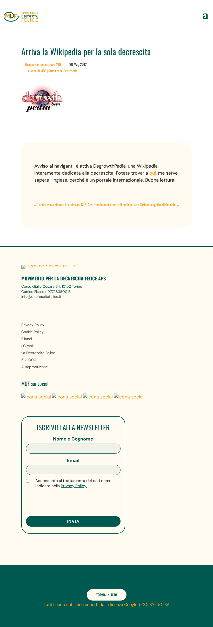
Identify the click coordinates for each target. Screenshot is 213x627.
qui (152, 173)
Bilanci (26, 338)
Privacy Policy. (74, 485)
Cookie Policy (32, 331)
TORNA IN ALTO (106, 594)
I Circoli (27, 345)
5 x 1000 (28, 359)
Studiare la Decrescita (62, 70)
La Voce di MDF (36, 70)
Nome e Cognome (73, 439)
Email (73, 460)
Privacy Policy (32, 324)
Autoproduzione (34, 366)
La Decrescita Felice (38, 352)
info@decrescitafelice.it (41, 296)
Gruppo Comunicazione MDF (43, 64)
